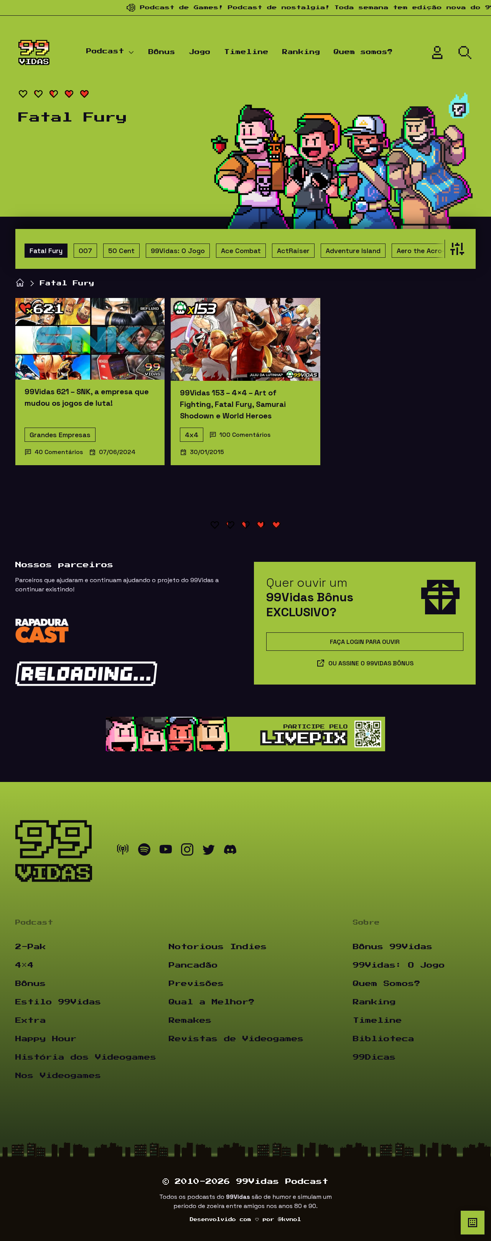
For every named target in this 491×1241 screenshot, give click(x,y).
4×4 (24, 965)
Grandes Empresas (60, 434)
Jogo (200, 52)
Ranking (301, 52)
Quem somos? (363, 52)
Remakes (190, 1020)
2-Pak (30, 947)
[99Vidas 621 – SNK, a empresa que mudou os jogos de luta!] (90, 339)
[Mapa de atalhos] (472, 1222)
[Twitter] (209, 851)
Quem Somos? (386, 984)
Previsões (196, 984)
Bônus (161, 52)
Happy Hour (46, 1039)
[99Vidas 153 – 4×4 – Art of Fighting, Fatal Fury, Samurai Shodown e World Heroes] (245, 339)
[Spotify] (144, 851)
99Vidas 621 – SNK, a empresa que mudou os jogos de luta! (87, 397)
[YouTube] (166, 851)
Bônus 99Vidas (393, 947)
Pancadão (193, 965)
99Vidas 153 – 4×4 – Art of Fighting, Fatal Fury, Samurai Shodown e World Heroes (233, 404)
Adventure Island (353, 250)
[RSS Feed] (123, 851)
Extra (30, 1020)
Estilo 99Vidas (58, 1002)
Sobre (366, 922)
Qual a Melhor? (212, 1002)
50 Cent (121, 250)
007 (85, 250)
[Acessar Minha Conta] (437, 52)
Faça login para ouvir (365, 642)
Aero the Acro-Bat (426, 250)
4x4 (191, 434)
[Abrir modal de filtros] (455, 249)
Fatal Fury (46, 250)
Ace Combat (241, 250)
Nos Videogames (58, 1076)
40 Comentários (59, 452)
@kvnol (289, 1219)
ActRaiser (293, 250)
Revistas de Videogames (236, 1039)
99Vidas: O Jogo (178, 250)
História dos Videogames (86, 1057)
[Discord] (230, 851)
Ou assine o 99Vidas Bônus (371, 663)
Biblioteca (383, 1039)
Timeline (246, 52)
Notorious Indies (218, 947)
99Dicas (374, 1057)
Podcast (105, 51)
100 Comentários (244, 435)
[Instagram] (187, 851)
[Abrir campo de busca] (465, 52)
